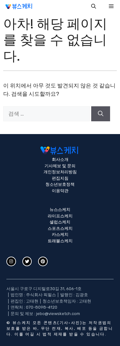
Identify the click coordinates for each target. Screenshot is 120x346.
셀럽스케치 (60, 222)
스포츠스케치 (60, 228)
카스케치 (60, 234)
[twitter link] (27, 261)
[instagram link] (11, 261)
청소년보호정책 (60, 184)
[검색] (100, 114)
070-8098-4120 (41, 307)
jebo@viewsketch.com (58, 313)
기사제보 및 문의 (60, 165)
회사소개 (60, 159)
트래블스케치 (60, 240)
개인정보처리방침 (60, 171)
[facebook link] (43, 261)
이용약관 (60, 190)
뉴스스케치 (60, 209)
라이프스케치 (60, 216)
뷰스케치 (21, 322)
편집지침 (60, 178)
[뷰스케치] (19, 6)
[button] (93, 6)
